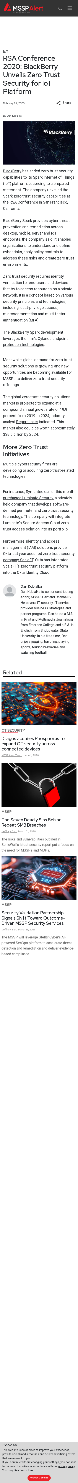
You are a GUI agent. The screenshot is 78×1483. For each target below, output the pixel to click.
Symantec (34, 491)
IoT (5, 51)
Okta (7, 553)
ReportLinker (27, 421)
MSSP (7, 811)
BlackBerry (12, 171)
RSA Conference (24, 202)
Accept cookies (39, 1477)
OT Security (13, 730)
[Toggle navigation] (70, 8)
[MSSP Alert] (23, 8)
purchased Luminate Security (28, 498)
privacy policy (66, 1466)
